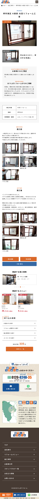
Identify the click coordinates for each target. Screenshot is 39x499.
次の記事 (28, 259)
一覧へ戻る (19, 264)
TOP (6, 445)
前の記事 (10, 259)
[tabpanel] (19, 279)
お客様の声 (8, 464)
